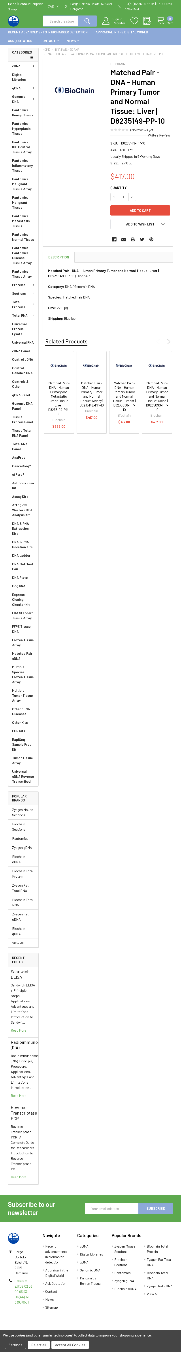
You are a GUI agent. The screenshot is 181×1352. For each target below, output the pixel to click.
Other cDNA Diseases (21, 711)
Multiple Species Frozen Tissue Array (23, 674)
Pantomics (20, 838)
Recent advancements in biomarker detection (48, 32)
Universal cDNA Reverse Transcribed (23, 776)
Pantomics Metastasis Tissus (21, 221)
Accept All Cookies (70, 1344)
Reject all (38, 1344)
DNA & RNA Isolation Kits (22, 544)
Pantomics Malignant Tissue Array (22, 184)
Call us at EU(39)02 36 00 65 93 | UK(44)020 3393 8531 (23, 1291)
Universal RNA (23, 342)
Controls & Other (20, 384)
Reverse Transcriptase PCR (24, 1113)
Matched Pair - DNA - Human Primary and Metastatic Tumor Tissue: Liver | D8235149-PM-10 (59, 398)
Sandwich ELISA (20, 974)
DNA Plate (20, 578)
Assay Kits (20, 497)
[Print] (133, 239)
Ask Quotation (20, 41)
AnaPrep (18, 457)
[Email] (124, 239)
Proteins (18, 285)
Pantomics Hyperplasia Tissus (21, 128)
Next (168, 341)
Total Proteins (18, 304)
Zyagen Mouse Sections (22, 812)
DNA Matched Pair (22, 566)
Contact (48, 41)
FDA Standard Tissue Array (23, 615)
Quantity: (119, 187)
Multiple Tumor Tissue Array (22, 695)
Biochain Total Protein (22, 873)
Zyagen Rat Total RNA (20, 888)
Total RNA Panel (20, 446)
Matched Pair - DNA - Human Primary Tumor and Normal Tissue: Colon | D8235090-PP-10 (157, 396)
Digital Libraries (19, 77)
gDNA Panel (21, 395)
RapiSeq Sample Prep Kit (22, 744)
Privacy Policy (152, 1328)
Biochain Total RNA (22, 902)
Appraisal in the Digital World (122, 32)
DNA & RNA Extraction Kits (20, 528)
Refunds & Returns (111, 1328)
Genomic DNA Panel (22, 405)
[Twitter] (142, 239)
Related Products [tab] (66, 341)
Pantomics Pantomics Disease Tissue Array (22, 255)
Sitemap (51, 1307)
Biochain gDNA (18, 931)
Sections (19, 293)
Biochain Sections (18, 826)
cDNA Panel (21, 351)
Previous (159, 341)
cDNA (16, 66)
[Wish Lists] (136, 21)
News (71, 41)
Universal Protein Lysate (19, 329)
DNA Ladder (21, 555)
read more (18, 1030)
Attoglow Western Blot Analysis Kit (22, 510)
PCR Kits (18, 731)
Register (119, 23)
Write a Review (159, 135)
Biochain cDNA (18, 859)
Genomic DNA (18, 99)
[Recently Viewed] (149, 21)
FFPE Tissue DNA (21, 629)
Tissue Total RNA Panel (22, 432)
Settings (15, 1344)
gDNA (16, 88)
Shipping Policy (69, 1328)
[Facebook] (114, 239)
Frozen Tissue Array (23, 642)
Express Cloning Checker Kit (21, 600)
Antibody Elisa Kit (23, 485)
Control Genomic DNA (22, 370)
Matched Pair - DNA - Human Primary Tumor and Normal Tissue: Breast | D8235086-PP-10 (124, 396)
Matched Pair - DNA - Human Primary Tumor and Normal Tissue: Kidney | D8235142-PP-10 (91, 394)
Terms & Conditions (28, 1328)
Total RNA (20, 315)
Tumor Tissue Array (22, 760)
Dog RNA (18, 586)
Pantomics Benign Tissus (22, 112)
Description (58, 257)
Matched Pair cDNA (22, 656)
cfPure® (18, 474)
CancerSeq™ (21, 466)
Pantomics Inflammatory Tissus (22, 165)
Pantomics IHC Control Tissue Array (22, 147)
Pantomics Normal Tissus (23, 236)
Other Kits (20, 722)
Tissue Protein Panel (22, 419)
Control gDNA (22, 359)
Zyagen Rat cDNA (20, 916)
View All (18, 943)
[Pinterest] (151, 239)
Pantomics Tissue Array (22, 273)
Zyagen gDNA (22, 847)
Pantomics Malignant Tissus (20, 202)
